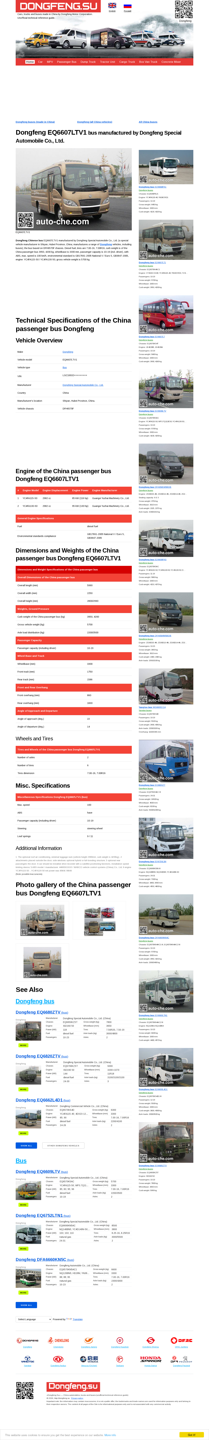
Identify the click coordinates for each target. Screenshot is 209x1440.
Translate (78, 1319)
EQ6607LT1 (152, 262)
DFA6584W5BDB (155, 635)
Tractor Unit (107, 61)
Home (30, 61)
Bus (65, 367)
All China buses (148, 122)
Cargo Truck (127, 61)
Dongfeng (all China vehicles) (94, 122)
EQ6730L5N (152, 861)
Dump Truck (88, 61)
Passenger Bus (66, 61)
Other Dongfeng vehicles (63, 1146)
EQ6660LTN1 (153, 1015)
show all (26, 1146)
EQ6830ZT (152, 785)
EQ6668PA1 (152, 187)
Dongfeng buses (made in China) (35, 122)
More (23, 1045)
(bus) (42, 1012)
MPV (50, 61)
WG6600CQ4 (152, 707)
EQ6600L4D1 (153, 1089)
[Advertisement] (104, 93)
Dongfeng (68, 352)
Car (40, 61)
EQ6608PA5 (152, 559)
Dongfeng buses (146, 190)
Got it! (191, 1435)
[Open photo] (74, 189)
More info (110, 1435)
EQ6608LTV (152, 411)
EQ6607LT (152, 336)
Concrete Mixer (171, 61)
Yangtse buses (145, 710)
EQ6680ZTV (153, 1165)
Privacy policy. (77, 1398)
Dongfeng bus (35, 1001)
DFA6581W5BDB (155, 487)
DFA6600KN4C (154, 937)
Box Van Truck (148, 61)
